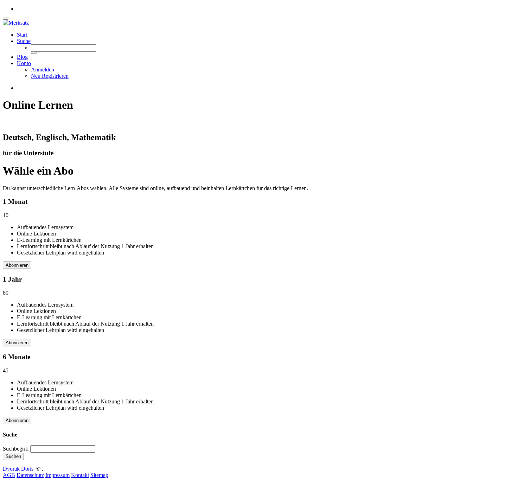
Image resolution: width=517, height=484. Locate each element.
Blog (22, 57)
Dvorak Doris (18, 469)
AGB (9, 475)
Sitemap (99, 475)
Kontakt (80, 475)
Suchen (13, 456)
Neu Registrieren (50, 76)
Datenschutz (30, 475)
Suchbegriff (16, 449)
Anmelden (42, 70)
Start (22, 35)
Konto (24, 63)
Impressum (57, 475)
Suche (24, 41)
